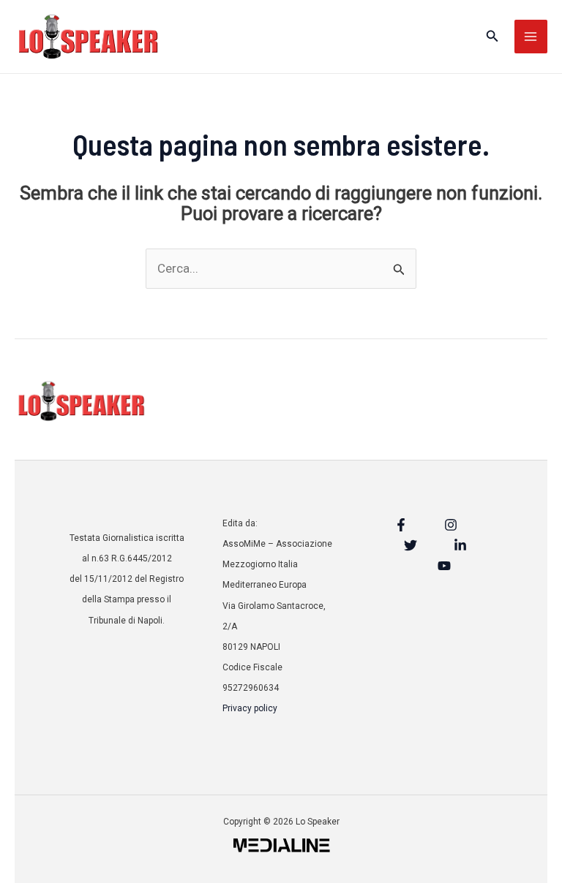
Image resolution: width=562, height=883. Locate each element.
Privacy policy (249, 708)
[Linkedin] (460, 545)
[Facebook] (401, 524)
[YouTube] (444, 565)
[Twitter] (410, 545)
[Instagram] (450, 524)
